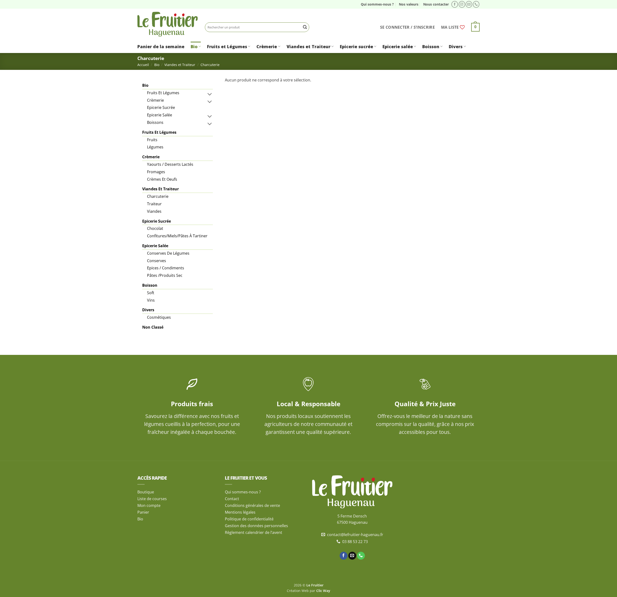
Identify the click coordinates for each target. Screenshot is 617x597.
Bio (194, 46)
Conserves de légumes (168, 253)
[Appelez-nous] (476, 4)
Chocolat (155, 228)
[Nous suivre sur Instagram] (462, 4)
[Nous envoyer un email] (469, 4)
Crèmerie (266, 46)
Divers (456, 46)
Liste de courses (152, 498)
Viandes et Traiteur (308, 46)
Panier (143, 512)
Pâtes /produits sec (164, 275)
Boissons (155, 122)
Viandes (154, 211)
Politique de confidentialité (249, 519)
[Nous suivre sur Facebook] (454, 4)
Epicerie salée (397, 46)
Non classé (152, 327)
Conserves (156, 260)
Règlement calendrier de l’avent (253, 532)
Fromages (156, 171)
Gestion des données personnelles (256, 525)
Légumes (155, 147)
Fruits (152, 139)
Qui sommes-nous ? (377, 4)
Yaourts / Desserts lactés (170, 164)
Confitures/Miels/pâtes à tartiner (177, 236)
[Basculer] (210, 94)
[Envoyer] (305, 27)
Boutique (145, 492)
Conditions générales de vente (252, 505)
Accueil (143, 64)
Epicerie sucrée (356, 46)
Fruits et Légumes (227, 46)
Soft (150, 292)
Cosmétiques (159, 317)
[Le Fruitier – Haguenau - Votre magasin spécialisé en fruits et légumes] (167, 24)
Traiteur (154, 203)
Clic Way (323, 590)
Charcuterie (157, 196)
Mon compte (149, 505)
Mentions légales (240, 512)
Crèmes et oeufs (162, 179)
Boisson (430, 46)
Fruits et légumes (163, 92)
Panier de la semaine (160, 46)
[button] (407, 27)
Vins (151, 300)
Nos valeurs (408, 4)
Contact (232, 498)
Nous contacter (436, 4)
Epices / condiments (165, 268)
